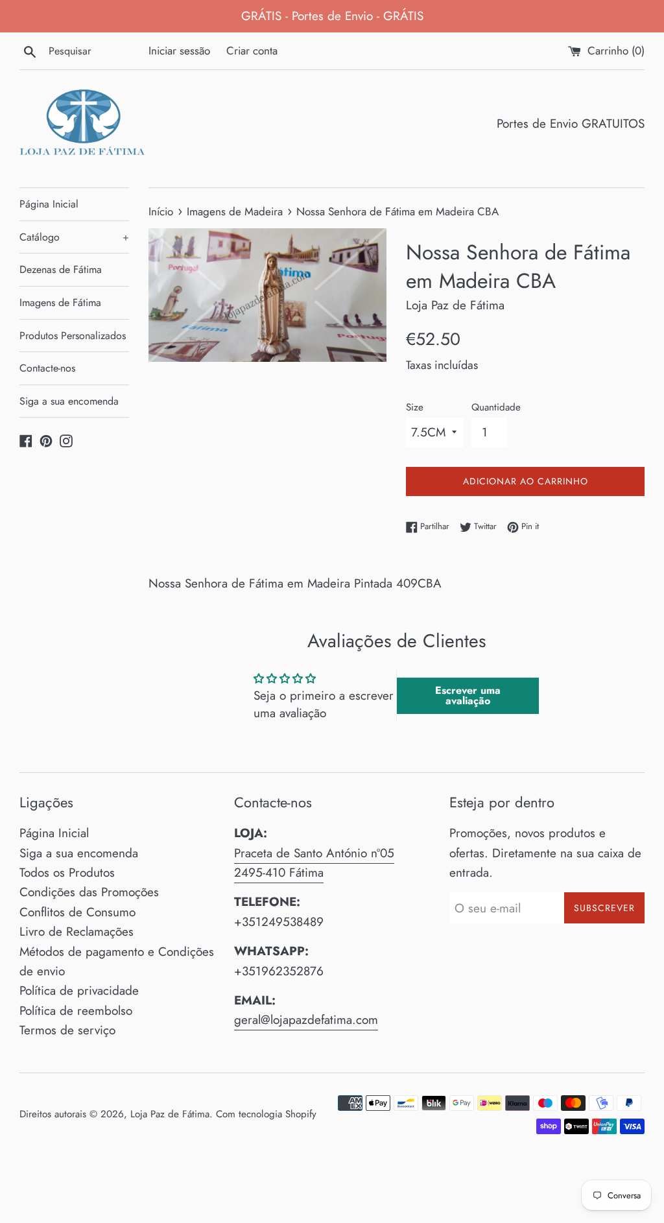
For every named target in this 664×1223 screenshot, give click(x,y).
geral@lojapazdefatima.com (306, 1019)
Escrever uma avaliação (468, 695)
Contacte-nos (47, 368)
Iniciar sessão (179, 50)
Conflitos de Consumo (77, 912)
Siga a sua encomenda (69, 401)
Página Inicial (48, 203)
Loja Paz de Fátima (169, 1114)
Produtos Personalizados (72, 335)
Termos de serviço (67, 1030)
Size (414, 407)
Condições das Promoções (89, 892)
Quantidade (496, 407)
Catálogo (74, 237)
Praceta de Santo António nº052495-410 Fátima (314, 862)
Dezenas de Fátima (60, 269)
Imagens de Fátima (60, 302)
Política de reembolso (75, 1010)
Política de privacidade (79, 990)
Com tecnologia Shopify (266, 1114)
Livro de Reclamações (76, 931)
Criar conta (252, 50)
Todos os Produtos (67, 872)
